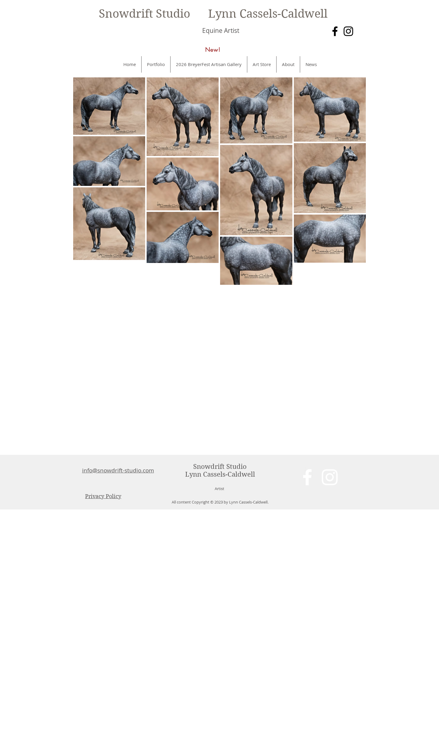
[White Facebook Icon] (307, 477)
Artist (219, 488)
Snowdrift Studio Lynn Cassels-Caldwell (213, 13)
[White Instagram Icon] (329, 477)
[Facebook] (335, 31)
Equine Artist (220, 30)
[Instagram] (348, 31)
